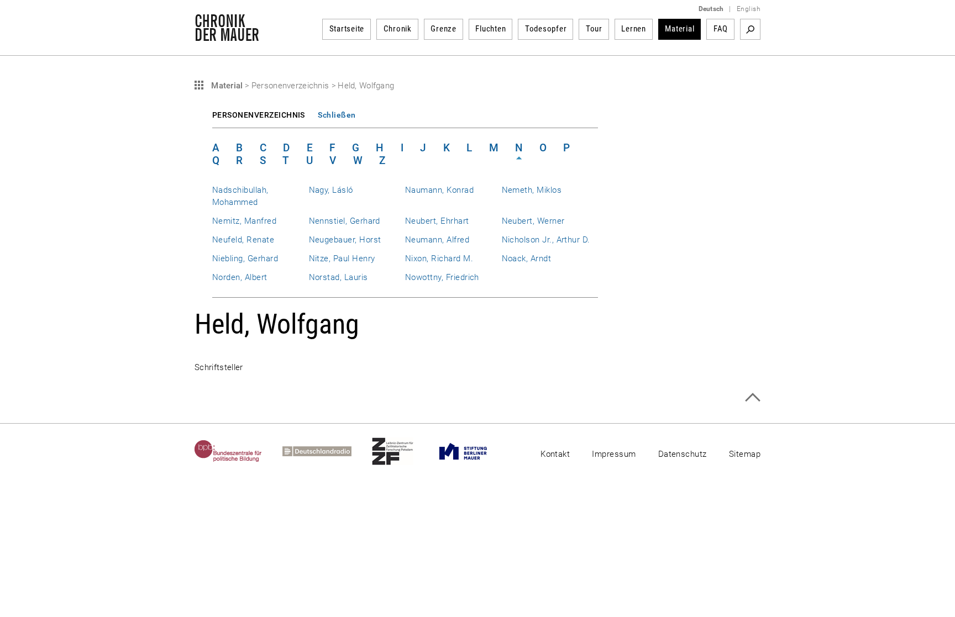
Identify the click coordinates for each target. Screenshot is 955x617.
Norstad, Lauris (338, 277)
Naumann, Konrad (439, 190)
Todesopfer (546, 29)
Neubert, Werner (533, 221)
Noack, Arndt (527, 258)
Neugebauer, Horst (345, 240)
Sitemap (744, 454)
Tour (594, 29)
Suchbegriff (750, 29)
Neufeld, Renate (243, 240)
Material (679, 29)
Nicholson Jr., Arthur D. (546, 240)
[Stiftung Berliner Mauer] (473, 451)
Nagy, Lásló (331, 190)
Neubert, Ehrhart (437, 221)
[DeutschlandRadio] (327, 451)
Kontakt (555, 454)
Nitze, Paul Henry (342, 258)
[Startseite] (227, 35)
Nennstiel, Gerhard (344, 221)
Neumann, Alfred (437, 240)
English (748, 9)
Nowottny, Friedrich (442, 277)
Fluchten (490, 29)
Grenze (443, 29)
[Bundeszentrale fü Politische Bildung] (238, 451)
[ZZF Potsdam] (403, 451)
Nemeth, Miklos (532, 190)
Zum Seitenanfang (752, 397)
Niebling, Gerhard (245, 258)
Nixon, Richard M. (439, 258)
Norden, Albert (239, 277)
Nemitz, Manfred (244, 221)
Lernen (633, 29)
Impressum (614, 454)
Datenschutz (682, 454)
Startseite (347, 29)
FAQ (720, 29)
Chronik (398, 29)
